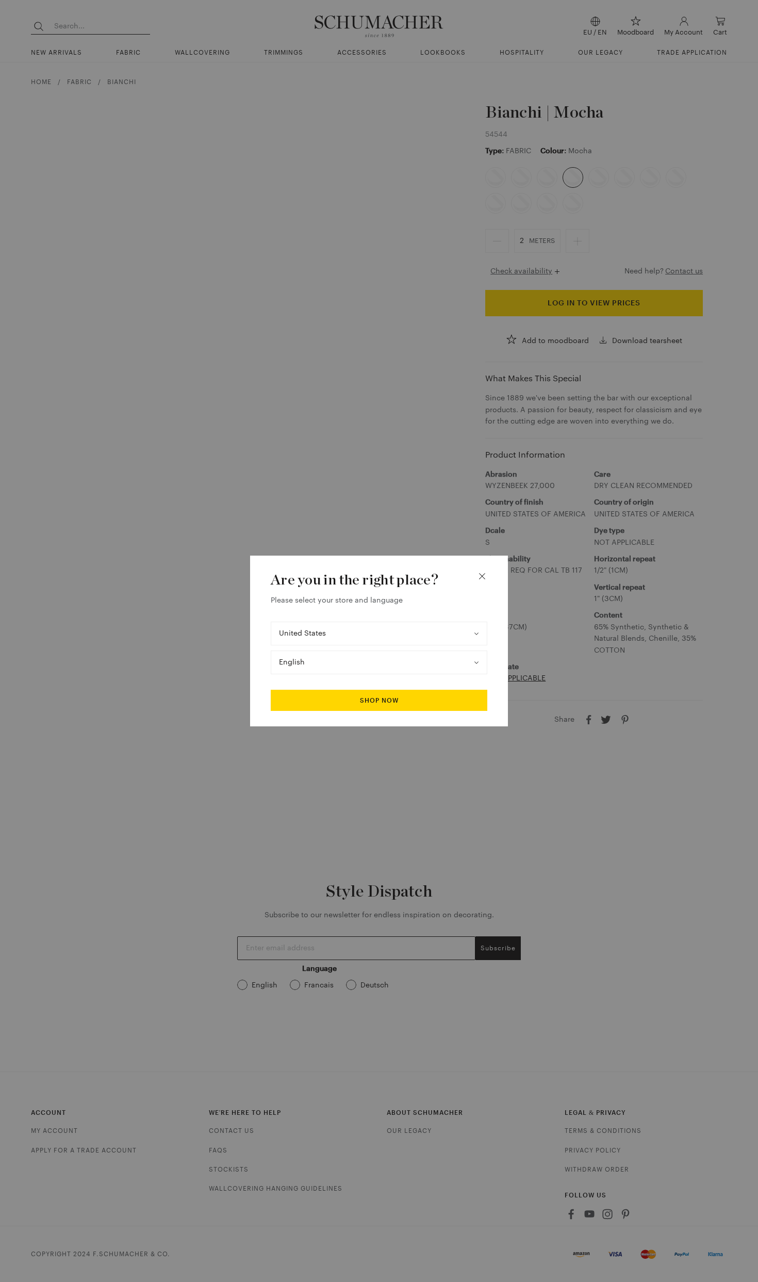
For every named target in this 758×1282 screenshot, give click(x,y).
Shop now (379, 700)
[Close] (482, 576)
